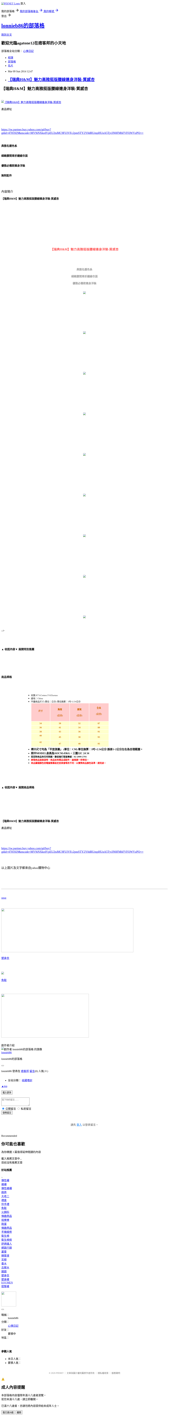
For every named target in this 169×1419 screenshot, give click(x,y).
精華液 (5, 1255)
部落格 (12, 61)
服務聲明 (116, 1373)
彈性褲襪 (6, 1188)
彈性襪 (5, 1180)
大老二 (5, 1196)
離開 (19, 1412)
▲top (4, 1086)
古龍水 (5, 1267)
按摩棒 (5, 1220)
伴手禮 (5, 1204)
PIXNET (60, 1373)
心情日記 (28, 51)
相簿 (10, 57)
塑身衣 (5, 958)
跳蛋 (4, 1224)
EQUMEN (7, 1282)
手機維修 (6, 1232)
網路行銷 (6, 1247)
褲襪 (4, 1184)
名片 (10, 65)
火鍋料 (5, 1212)
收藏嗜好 (27, 1080)
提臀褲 (5, 1286)
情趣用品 (6, 1216)
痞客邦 (25, 1071)
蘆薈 (4, 1251)
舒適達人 (6, 1243)
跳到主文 (6, 34)
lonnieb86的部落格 (23, 26)
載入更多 (7, 1092)
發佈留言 (7, 1112)
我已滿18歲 (8, 1412)
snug (3, 897)
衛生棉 (5, 1235)
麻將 (4, 1192)
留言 (32, 1071)
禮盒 (4, 1200)
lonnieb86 (6, 1052)
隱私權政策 (103, 1373)
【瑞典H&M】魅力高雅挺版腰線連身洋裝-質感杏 (51, 79)
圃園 (4, 1271)
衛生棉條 (6, 1239)
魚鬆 (4, 980)
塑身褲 (5, 1279)
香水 (4, 1263)
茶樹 (4, 1259)
